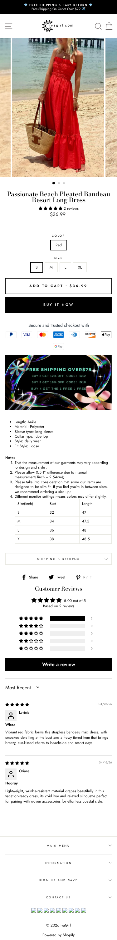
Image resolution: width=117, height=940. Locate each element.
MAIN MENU (58, 846)
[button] (51, 208)
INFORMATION (58, 863)
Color (58, 236)
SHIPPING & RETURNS (58, 559)
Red (59, 245)
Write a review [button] (58, 664)
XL (80, 267)
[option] (58, 7)
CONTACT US (58, 897)
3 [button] (64, 183)
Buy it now (58, 304)
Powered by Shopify (58, 935)
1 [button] (54, 183)
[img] (17, 704)
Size (58, 258)
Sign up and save (58, 880)
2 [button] (59, 183)
